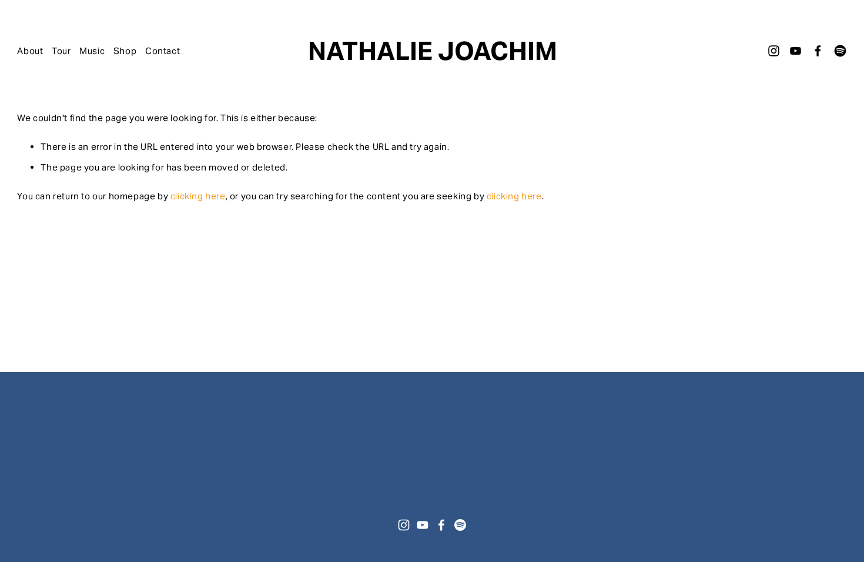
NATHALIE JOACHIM (432, 51)
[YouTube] (795, 51)
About (30, 50)
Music (92, 50)
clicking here (198, 196)
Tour (61, 50)
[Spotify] (840, 51)
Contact (162, 50)
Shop (124, 50)
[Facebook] (818, 51)
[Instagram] (774, 51)
